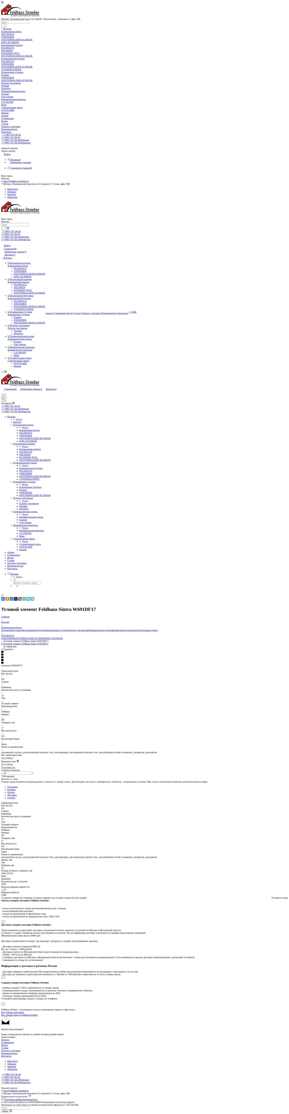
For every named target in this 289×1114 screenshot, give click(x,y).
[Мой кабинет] (2, 392)
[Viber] (20, 599)
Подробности (8, 767)
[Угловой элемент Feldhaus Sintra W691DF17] (24, 644)
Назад (19, 419)
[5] (144, 663)
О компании (7, 1042)
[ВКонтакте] (3, 599)
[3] (144, 657)
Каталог (17, 422)
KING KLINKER (54, 638)
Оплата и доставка (10, 1050)
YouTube (11, 194)
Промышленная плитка (31, 517)
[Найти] (3, 26)
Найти (5, 1111)
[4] (144, 660)
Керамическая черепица (31, 530)
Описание (12, 787)
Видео (4, 1045)
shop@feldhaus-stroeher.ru (16, 181)
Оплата (11, 792)
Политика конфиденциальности (21, 1099)
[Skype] (28, 599)
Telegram (11, 192)
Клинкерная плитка (29, 430)
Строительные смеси (30, 544)
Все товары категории (12, 1012)
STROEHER (7, 638)
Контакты (6, 1056)
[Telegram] (32, 599)
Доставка (12, 795)
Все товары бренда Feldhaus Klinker (19, 1015)
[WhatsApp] (24, 599)
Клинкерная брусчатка (31, 468)
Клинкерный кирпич (30, 449)
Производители (9, 1053)
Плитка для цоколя (29, 503)
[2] (144, 654)
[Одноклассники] (7, 599)
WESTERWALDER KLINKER (29, 638)
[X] (15, 599)
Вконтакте (12, 189)
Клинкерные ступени (30, 487)
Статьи (4, 1048)
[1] (144, 652)
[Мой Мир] (11, 599)
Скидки (11, 797)
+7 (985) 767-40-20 (11, 134)
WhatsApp (12, 197)
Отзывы (11, 789)
